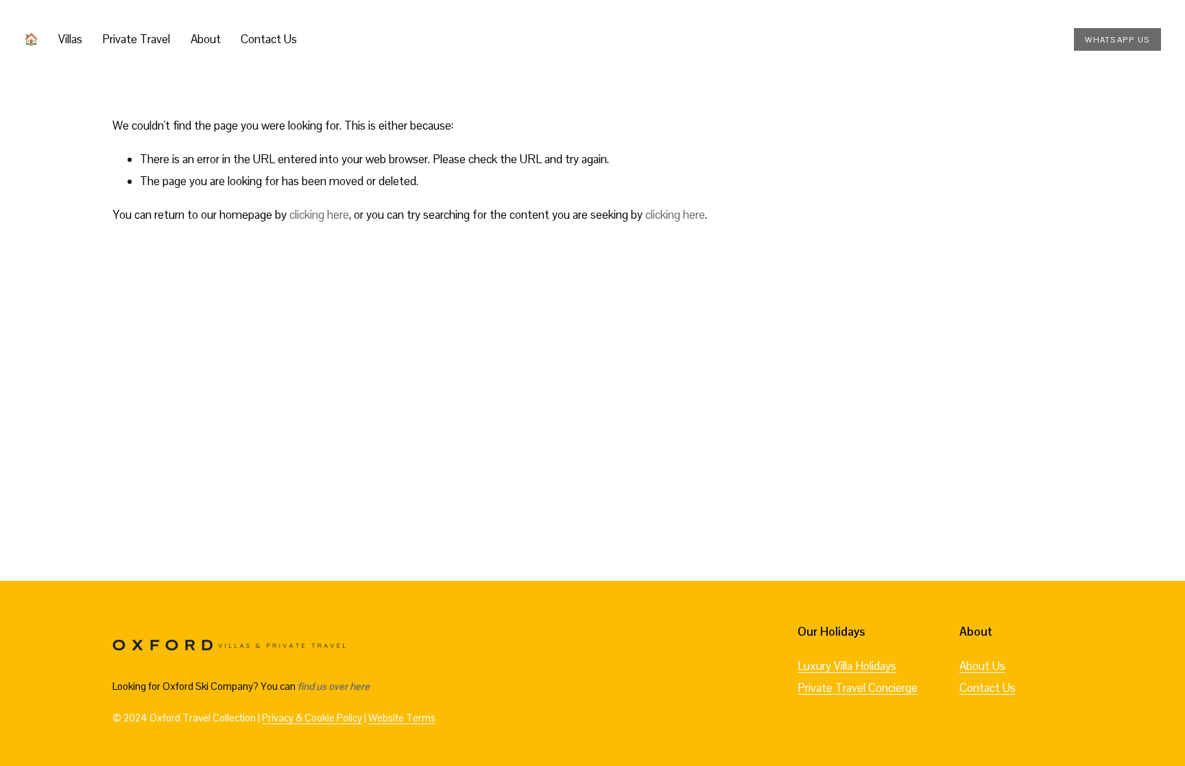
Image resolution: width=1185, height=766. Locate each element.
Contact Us (269, 39)
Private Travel (136, 39)
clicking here (319, 214)
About (206, 39)
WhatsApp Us (1118, 39)
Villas (70, 39)
